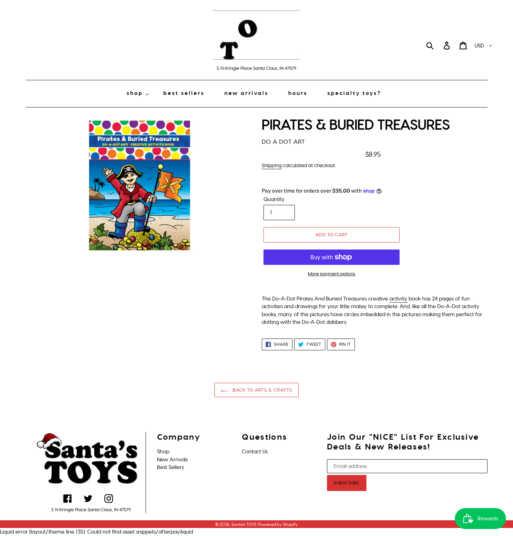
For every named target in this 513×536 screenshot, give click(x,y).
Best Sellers (170, 467)
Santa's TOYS (243, 524)
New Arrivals (172, 459)
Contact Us (255, 451)
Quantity (274, 199)
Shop (163, 451)
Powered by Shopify (278, 524)
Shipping (272, 166)
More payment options (331, 273)
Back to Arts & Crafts (261, 390)
